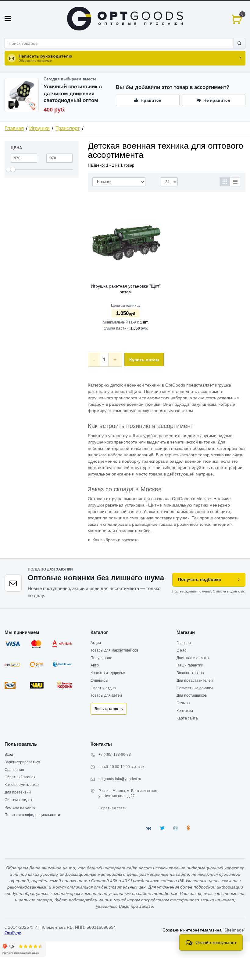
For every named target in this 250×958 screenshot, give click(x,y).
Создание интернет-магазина (192, 930)
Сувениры (99, 680)
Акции (96, 643)
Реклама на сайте (20, 807)
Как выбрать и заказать (115, 539)
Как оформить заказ (22, 785)
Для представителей (195, 680)
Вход (9, 754)
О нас (181, 650)
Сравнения (14, 770)
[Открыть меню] (8, 18)
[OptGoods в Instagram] (175, 828)
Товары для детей (106, 695)
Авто (95, 665)
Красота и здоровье (108, 673)
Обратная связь (112, 808)
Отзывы (183, 703)
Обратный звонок (20, 777)
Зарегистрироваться (22, 762)
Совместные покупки (195, 688)
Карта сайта (187, 718)
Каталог (99, 632)
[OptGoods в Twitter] (162, 828)
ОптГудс (13, 932)
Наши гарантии (190, 665)
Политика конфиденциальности (32, 815)
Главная (14, 128)
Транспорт (67, 128)
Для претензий (18, 792)
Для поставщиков (192, 695)
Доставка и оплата (193, 658)
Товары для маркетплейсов (114, 650)
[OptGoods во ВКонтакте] (148, 828)
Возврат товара (190, 673)
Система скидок (18, 800)
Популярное (101, 658)
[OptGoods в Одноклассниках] (188, 828)
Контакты (185, 711)
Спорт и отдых (103, 688)
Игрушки (39, 128)
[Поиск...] (239, 43)
